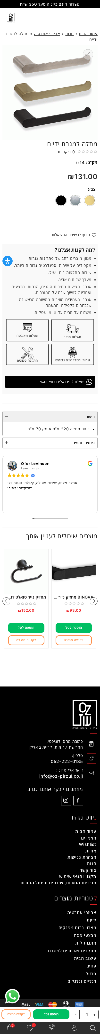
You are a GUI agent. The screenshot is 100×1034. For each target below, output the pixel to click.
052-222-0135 (67, 761)
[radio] (89, 200)
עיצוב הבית (85, 958)
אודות (90, 850)
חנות (69, 33)
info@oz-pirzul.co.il (61, 776)
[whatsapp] (12, 996)
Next (6, 601)
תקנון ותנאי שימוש (77, 876)
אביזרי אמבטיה (47, 33)
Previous (94, 601)
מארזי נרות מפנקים (77, 927)
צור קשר (88, 870)
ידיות (91, 920)
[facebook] (78, 800)
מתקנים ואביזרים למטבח (72, 950)
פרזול (91, 973)
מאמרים (88, 838)
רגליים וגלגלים (81, 981)
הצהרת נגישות (81, 857)
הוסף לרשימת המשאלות (71, 234)
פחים (91, 965)
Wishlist (87, 844)
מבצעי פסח (85, 935)
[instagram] (66, 800)
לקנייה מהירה (74, 640)
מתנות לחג (85, 943)
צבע (92, 189)
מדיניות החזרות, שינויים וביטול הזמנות (58, 882)
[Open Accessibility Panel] (7, 261)
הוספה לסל (74, 627)
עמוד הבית (88, 33)
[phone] (52, 1028)
